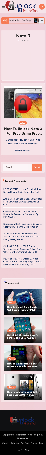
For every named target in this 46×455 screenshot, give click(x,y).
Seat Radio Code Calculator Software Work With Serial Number (22, 225)
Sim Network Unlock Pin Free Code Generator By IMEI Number (21, 214)
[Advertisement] (23, 59)
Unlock (23, 123)
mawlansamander (11, 211)
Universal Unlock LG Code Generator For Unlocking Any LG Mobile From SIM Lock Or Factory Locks (22, 261)
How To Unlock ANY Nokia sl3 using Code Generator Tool (22, 190)
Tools (41, 443)
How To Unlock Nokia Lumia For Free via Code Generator (22, 365)
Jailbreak (15, 443)
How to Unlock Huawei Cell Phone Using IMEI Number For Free (22, 394)
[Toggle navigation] (3, 6)
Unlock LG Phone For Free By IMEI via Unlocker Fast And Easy (22, 338)
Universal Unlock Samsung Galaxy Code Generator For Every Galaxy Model (21, 236)
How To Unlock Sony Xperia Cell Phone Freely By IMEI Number (22, 309)
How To (19, 450)
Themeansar (23, 438)
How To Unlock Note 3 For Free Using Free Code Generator (23, 133)
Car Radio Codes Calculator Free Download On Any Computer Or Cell (22, 202)
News (28, 450)
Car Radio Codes (29, 443)
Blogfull (37, 434)
